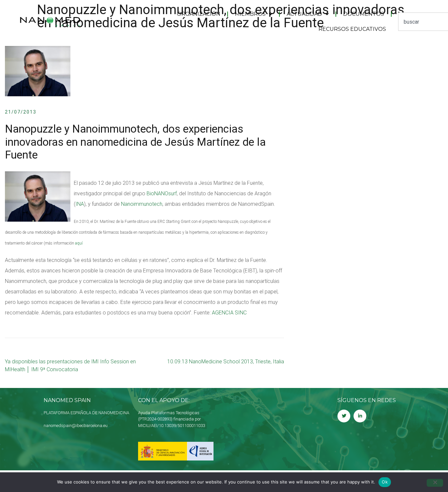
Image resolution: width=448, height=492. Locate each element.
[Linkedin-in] (360, 416)
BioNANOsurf (162, 193)
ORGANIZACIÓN (198, 14)
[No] (435, 483)
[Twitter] (343, 416)
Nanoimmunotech (141, 204)
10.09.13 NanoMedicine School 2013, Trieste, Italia (225, 361)
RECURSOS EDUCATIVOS (352, 29)
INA (79, 204)
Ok (385, 481)
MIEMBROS (250, 14)
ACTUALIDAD (304, 14)
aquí (79, 243)
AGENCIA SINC (229, 313)
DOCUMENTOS (363, 14)
